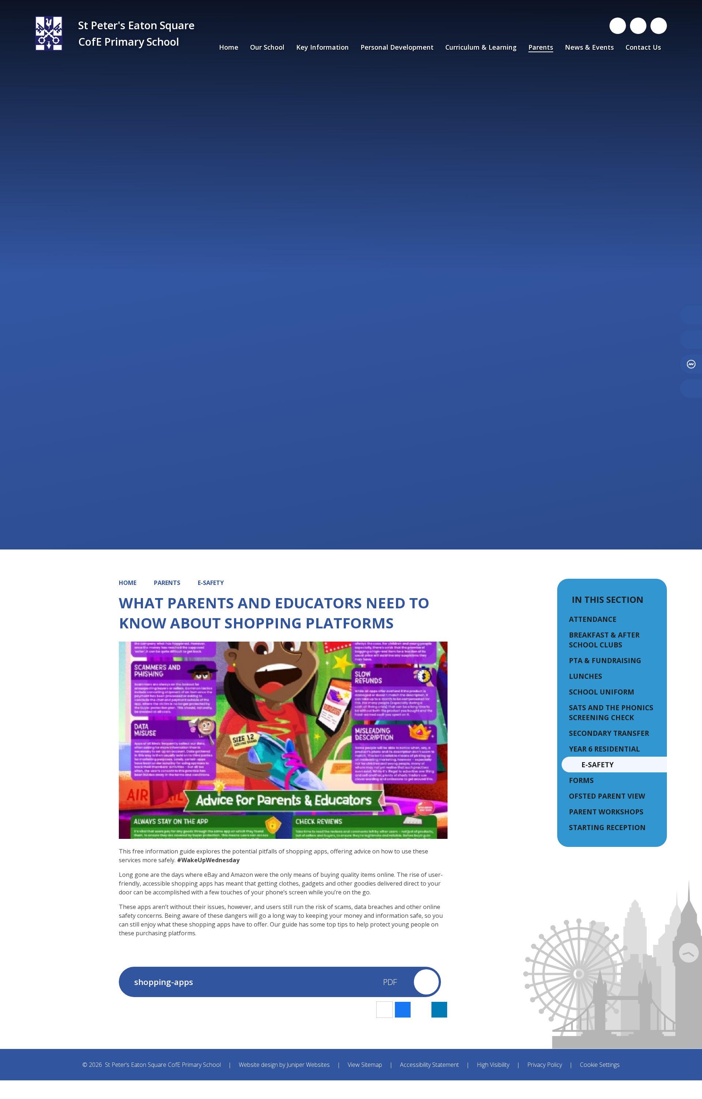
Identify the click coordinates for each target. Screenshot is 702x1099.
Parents (167, 583)
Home (127, 583)
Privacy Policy (544, 1065)
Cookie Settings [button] (600, 1065)
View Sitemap (365, 1065)
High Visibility (493, 1065)
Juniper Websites (308, 1065)
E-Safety (211, 583)
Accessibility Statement (429, 1065)
